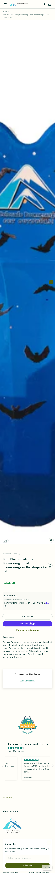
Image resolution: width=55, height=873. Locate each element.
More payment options (27, 630)
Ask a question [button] (27, 680)
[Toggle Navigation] (5, 4)
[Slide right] (51, 282)
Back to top (7, 798)
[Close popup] (49, 842)
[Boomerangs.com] (19, 4)
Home (5, 11)
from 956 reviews (16, 751)
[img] (29, 747)
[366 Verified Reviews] (27, 735)
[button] (44, 4)
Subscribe (27, 865)
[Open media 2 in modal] (27, 282)
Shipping (7, 599)
